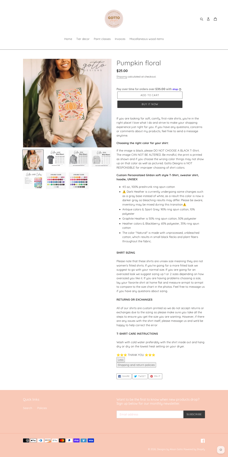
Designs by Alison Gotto (170, 449)
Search (27, 408)
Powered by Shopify (194, 449)
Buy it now (150, 104)
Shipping (122, 76)
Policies (42, 408)
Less (121, 359)
